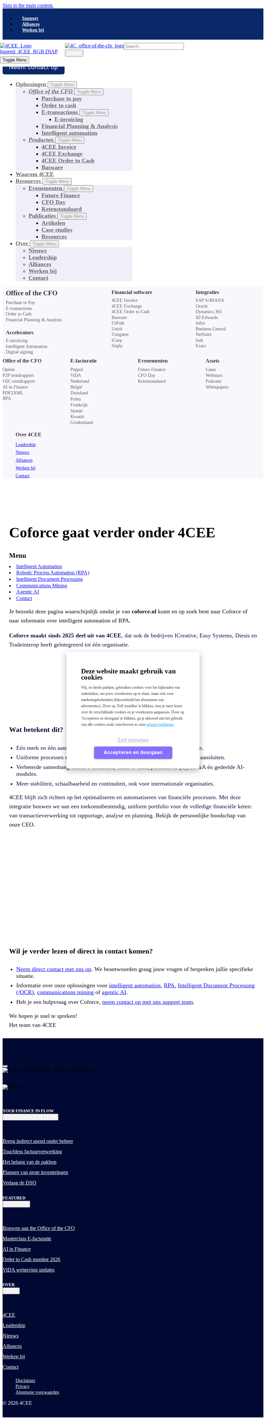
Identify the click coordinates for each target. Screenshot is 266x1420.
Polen (75, 399)
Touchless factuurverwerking (32, 1151)
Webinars (214, 375)
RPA (7, 398)
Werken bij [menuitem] (33, 30)
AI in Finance (15, 387)
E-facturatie (83, 361)
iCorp (117, 340)
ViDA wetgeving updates (28, 1270)
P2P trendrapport (18, 375)
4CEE (9, 1315)
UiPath (118, 323)
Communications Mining (41, 585)
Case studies (57, 229)
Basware (52, 167)
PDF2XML (13, 392)
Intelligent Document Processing (49, 579)
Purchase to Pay (20, 303)
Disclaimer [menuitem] (25, 1380)
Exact (201, 346)
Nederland (79, 381)
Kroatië (77, 416)
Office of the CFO (22, 361)
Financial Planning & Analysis (80, 126)
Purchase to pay (62, 98)
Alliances (40, 264)
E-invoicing (68, 119)
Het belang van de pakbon (29, 1162)
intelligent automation (135, 985)
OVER (11, 1290)
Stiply (117, 346)
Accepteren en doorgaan (133, 752)
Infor (200, 323)
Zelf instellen (133, 740)
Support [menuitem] (30, 18)
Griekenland (81, 422)
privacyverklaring (160, 724)
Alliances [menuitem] (31, 24)
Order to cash (59, 105)
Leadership (43, 257)
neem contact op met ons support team (147, 1002)
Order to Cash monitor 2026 (31, 1259)
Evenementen (60, 188)
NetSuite (204, 334)
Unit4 (117, 329)
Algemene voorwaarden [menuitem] (37, 1392)
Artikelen (53, 223)
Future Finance (61, 195)
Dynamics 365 (209, 312)
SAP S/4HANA (210, 300)
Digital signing (19, 352)
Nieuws (38, 250)
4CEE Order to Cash (68, 160)
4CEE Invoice (59, 147)
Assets (212, 361)
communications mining (65, 992)
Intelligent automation (69, 133)
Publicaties (56, 215)
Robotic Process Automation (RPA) (52, 572)
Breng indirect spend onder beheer (38, 1141)
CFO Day (54, 202)
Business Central (211, 329)
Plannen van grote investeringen (35, 1172)
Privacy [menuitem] (23, 1386)
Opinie (9, 369)
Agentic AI (27, 592)
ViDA (75, 375)
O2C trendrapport (19, 381)
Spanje (76, 410)
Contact (38, 278)
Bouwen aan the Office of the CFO (39, 1228)
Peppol (76, 369)
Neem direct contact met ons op (53, 969)
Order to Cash (18, 314)
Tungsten (120, 334)
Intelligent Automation (26, 346)
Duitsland (79, 392)
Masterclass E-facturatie (27, 1238)
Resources (54, 236)
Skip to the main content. (28, 5)
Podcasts (213, 381)
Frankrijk (79, 405)
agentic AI (114, 992)
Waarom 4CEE (35, 174)
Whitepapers (217, 387)
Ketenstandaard (62, 209)
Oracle (202, 306)
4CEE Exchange (62, 153)
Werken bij (43, 271)
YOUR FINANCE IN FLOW (30, 1117)
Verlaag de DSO (19, 1182)
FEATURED (16, 1204)
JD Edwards (207, 317)
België (76, 387)
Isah (199, 340)
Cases (211, 369)
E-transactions (74, 112)
